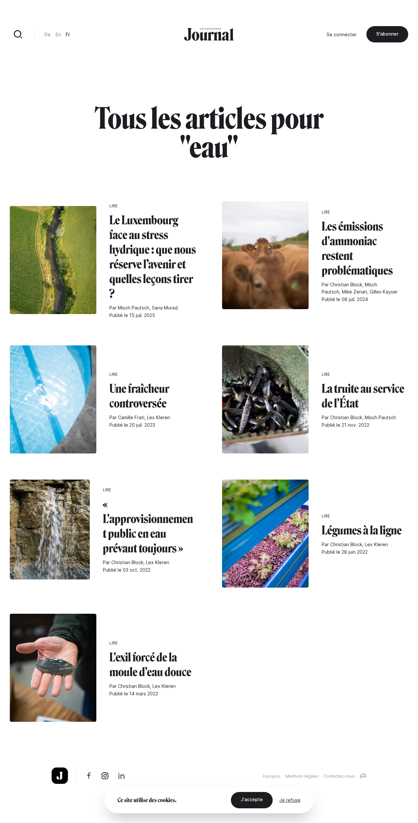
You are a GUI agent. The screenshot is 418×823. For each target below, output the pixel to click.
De (47, 34)
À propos (272, 776)
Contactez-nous (339, 776)
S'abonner (387, 34)
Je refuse (289, 800)
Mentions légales (302, 776)
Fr (68, 34)
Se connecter (342, 34)
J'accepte (252, 799)
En (58, 34)
